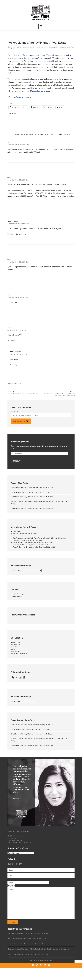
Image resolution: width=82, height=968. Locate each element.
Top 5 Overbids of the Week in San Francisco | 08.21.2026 (30, 492)
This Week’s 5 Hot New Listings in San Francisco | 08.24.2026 (32, 487)
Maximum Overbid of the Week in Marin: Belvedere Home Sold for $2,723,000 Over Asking (38, 949)
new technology (50, 47)
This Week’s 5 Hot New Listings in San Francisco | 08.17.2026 (32, 508)
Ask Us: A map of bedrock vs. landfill (25, 534)
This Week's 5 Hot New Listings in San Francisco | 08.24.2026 (34, 547)
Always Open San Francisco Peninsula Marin (15, 645)
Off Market (59, 47)
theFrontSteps (39, 47)
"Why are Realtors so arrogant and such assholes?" (30, 545)
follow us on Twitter (20, 55)
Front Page (16, 531)
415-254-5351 (15, 651)
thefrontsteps (28, 47)
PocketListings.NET (16, 96)
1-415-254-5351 (16, 596)
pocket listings (66, 47)
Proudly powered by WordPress (41, 961)
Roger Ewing (12, 221)
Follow (16, 461)
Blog (14, 536)
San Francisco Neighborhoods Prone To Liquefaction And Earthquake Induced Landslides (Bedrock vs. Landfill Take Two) (39, 539)
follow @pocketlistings (34, 90)
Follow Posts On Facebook (23, 614)
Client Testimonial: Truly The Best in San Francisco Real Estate (32, 497)
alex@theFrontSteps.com (16, 836)
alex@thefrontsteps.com (19, 594)
